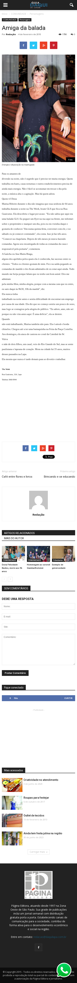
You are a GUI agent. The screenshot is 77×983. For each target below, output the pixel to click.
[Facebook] (38, 947)
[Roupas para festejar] (12, 803)
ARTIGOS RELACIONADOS (19, 533)
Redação (11, 34)
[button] (72, 5)
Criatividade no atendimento (41, 779)
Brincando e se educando (59, 476)
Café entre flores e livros (17, 476)
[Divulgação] (12, 785)
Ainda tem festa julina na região (43, 833)
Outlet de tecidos (34, 815)
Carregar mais (37, 851)
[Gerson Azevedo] (63, 554)
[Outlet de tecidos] (12, 820)
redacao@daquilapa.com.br (49, 937)
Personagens (25, 19)
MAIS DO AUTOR (14, 538)
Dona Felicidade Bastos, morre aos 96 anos (12, 568)
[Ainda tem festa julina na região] (12, 838)
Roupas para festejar (36, 797)
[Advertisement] (38, 410)
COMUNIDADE (9, 19)
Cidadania (58, 560)
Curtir (68, 698)
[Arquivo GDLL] (13, 554)
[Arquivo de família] (38, 554)
